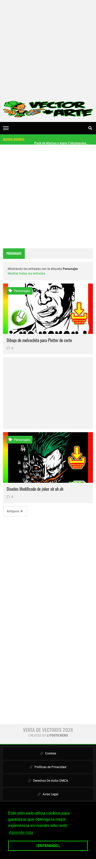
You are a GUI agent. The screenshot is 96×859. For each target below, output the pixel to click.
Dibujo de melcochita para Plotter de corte (39, 340)
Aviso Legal (50, 794)
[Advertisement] (48, 48)
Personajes (21, 291)
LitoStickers (57, 735)
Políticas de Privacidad (50, 767)
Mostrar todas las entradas (26, 273)
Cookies (50, 753)
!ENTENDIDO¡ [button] (48, 846)
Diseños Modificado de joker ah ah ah (35, 489)
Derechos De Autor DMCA (50, 780)
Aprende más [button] (21, 832)
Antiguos (13, 511)
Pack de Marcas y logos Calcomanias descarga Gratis (62, 140)
